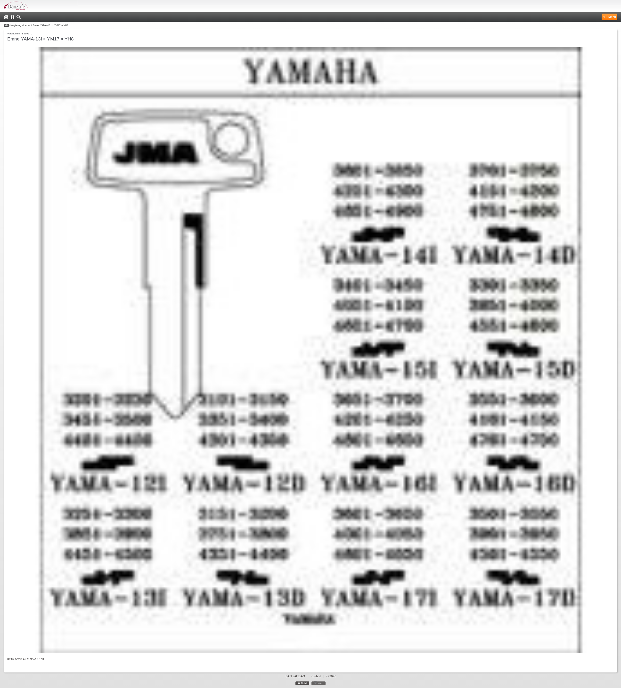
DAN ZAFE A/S (295, 676)
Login (12, 17)
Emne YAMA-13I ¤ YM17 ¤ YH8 (50, 25)
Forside (6, 25)
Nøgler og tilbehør (20, 25)
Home (6, 17)
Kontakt (316, 676)
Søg (18, 17)
